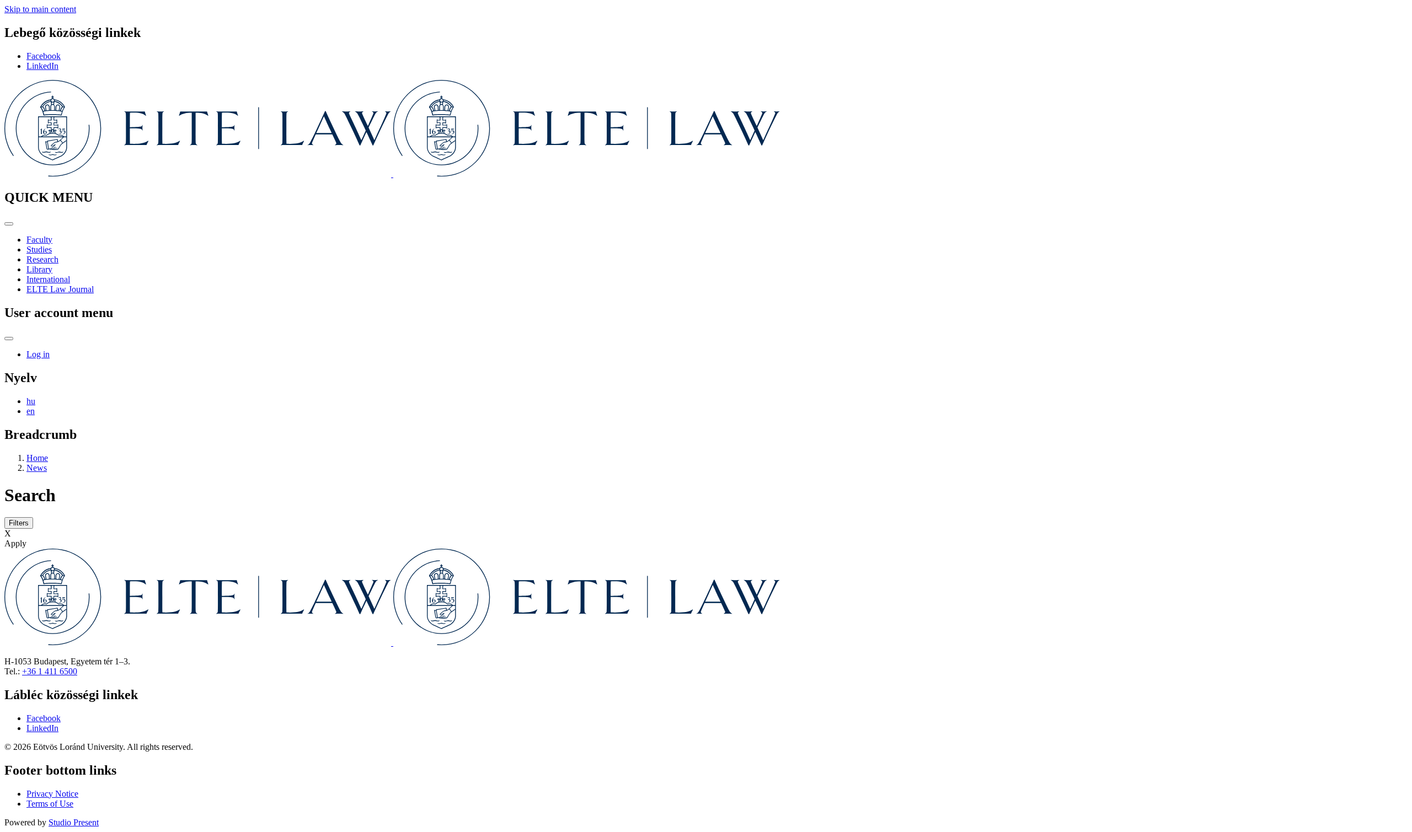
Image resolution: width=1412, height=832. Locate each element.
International (48, 279)
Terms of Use (49, 803)
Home (37, 458)
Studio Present (74, 822)
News (36, 468)
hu (30, 401)
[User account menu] (8, 338)
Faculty (39, 239)
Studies (39, 249)
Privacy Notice (52, 793)
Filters (19, 523)
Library (39, 269)
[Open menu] (8, 224)
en (30, 411)
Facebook (43, 56)
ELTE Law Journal (60, 289)
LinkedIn (42, 66)
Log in (38, 354)
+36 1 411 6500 (49, 671)
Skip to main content (40, 9)
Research (42, 259)
